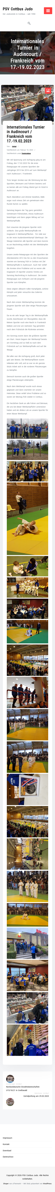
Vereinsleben (26, 153)
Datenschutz (8, 1157)
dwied (14, 146)
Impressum (7, 1138)
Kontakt (6, 1144)
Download (7, 1150)
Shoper (6, 1184)
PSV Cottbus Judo (18, 9)
